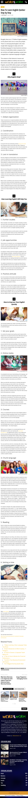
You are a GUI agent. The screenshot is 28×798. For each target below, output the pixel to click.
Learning (16, 668)
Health (2, 780)
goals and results (22, 143)
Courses (6, 668)
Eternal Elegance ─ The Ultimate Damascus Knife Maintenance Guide (22, 700)
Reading (3, 669)
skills (7, 669)
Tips (5, 5)
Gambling (3, 785)
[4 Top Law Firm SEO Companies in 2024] (14, 694)
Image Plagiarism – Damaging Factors (21, 677)
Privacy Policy (19, 795)
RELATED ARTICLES (8, 689)
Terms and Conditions (10, 795)
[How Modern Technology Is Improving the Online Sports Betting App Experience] (5, 762)
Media (20, 668)
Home (2, 5)
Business (3, 776)
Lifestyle (3, 778)
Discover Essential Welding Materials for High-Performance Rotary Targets (18, 745)
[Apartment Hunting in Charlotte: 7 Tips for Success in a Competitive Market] (5, 694)
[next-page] (15, 704)
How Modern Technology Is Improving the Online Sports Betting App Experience (18, 761)
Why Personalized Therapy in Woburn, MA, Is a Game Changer (18, 753)
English (11, 668)
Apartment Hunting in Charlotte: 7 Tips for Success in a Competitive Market (5, 700)
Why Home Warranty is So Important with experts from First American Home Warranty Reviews (6, 680)
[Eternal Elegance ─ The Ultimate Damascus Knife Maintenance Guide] (23, 694)
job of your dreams (16, 256)
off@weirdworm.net (16, 735)
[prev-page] (13, 704)
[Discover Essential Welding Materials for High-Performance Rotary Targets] (5, 747)
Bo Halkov (4, 15)
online (24, 668)
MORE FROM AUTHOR (19, 689)
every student (6, 611)
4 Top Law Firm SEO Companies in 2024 (13, 699)
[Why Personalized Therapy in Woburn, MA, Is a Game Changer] (5, 754)
